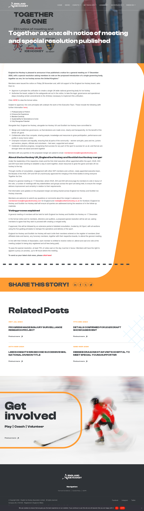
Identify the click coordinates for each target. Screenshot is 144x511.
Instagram (125, 500)
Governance (116, 5)
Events (76, 5)
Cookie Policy (76, 491)
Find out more (14, 336)
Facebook (115, 500)
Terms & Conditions (64, 491)
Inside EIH (130, 5)
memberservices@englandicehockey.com (25, 200)
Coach (19, 426)
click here (47, 255)
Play (8, 426)
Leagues (103, 5)
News (67, 5)
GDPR (84, 491)
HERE (15, 100)
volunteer (36, 426)
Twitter (133, 500)
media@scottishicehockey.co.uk (67, 200)
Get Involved (89, 5)
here (25, 107)
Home (59, 5)
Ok (117, 508)
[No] (142, 508)
